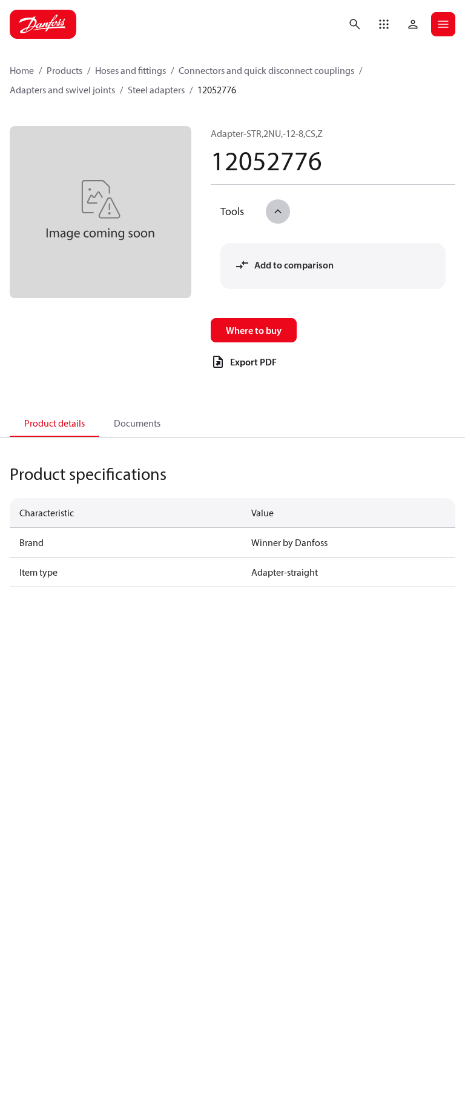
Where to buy (254, 330)
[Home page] (43, 24)
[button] (384, 24)
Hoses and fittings (130, 70)
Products (64, 70)
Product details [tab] (54, 423)
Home (22, 70)
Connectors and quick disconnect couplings (266, 70)
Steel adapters (156, 90)
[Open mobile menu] (443, 24)
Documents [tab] (137, 423)
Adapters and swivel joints (62, 90)
